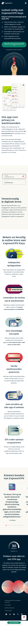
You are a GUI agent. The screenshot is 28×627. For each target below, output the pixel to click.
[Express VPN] (7, 3)
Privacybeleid (8, 605)
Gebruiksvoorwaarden (9, 607)
